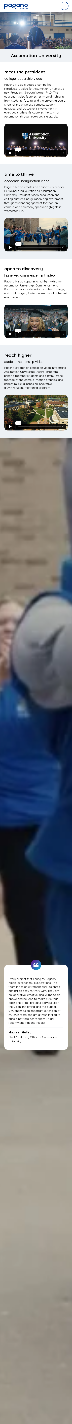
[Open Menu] (64, 6)
